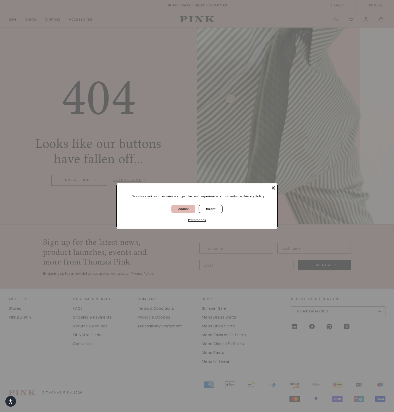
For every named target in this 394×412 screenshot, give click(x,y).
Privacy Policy (254, 196)
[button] (10, 401)
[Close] (273, 188)
